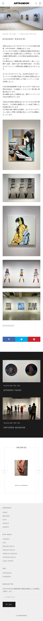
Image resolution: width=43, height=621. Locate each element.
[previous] (4, 470)
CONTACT (6, 539)
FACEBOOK (7, 577)
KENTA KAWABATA (21, 485)
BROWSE (6, 516)
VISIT (5, 520)
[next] (38, 470)
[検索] (36, 3)
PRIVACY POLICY (9, 550)
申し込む (9, 604)
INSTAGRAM (7, 573)
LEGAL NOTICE (8, 561)
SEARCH (6, 527)
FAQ (4, 543)
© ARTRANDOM (21, 615)
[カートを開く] (40, 3)
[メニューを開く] (3, 3)
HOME (5, 512)
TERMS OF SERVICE (10, 554)
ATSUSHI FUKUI (13, 390)
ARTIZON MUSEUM (14, 427)
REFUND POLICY (9, 546)
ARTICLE (6, 523)
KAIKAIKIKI (8, 325)
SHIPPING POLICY (9, 557)
